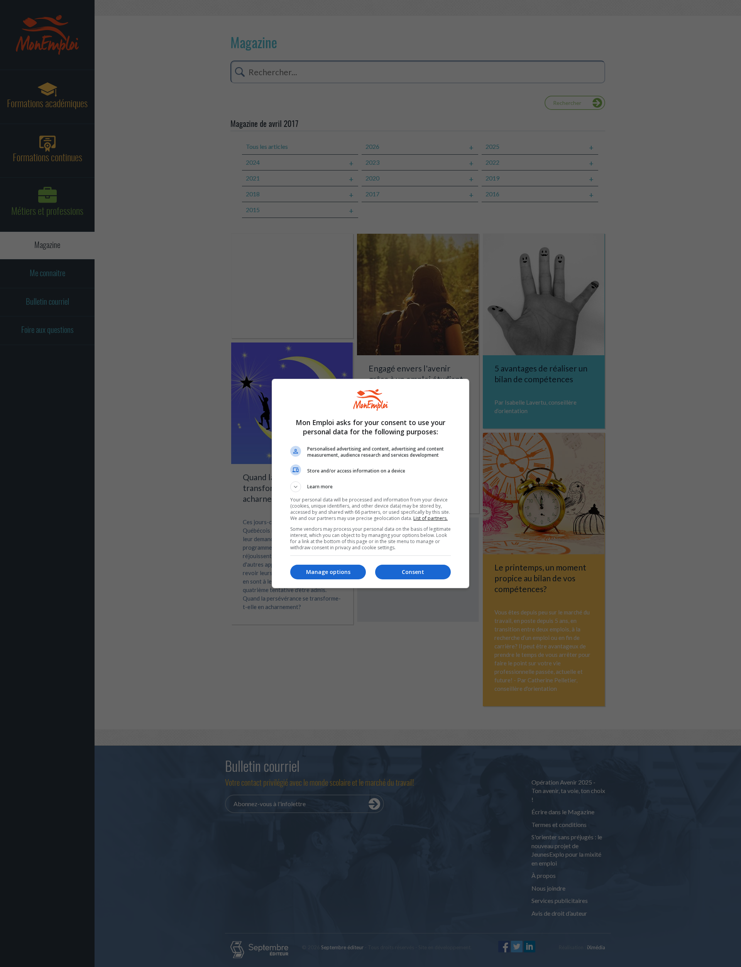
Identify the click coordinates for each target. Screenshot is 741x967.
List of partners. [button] (430, 518)
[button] (370, 486)
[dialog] (370, 483)
